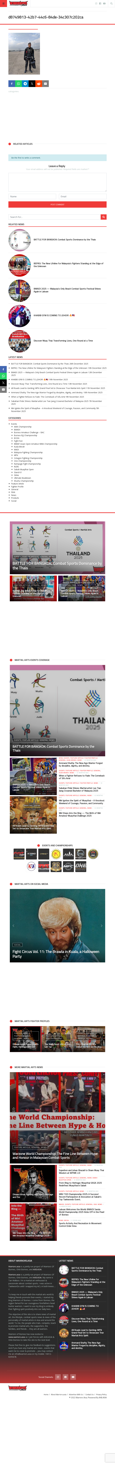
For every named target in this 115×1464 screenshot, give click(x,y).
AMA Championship (23, 492)
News (13, 560)
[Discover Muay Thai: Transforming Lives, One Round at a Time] (57, 196)
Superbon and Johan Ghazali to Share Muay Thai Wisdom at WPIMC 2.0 (81, 1237)
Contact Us (89, 1459)
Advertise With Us (76, 1459)
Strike (16, 540)
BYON (16, 503)
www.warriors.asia (16, 1402)
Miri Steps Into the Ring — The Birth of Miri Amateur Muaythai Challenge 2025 (80, 879)
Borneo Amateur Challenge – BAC (29, 497)
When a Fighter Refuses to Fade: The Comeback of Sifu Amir (38, 462)
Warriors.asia (14, 1331)
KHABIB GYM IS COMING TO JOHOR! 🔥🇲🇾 (54, 380)
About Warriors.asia (58, 1459)
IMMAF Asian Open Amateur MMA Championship (35, 509)
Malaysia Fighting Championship (28, 517)
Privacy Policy (101, 1459)
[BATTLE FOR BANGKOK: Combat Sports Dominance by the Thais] (24, 164)
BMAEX (17, 494)
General (14, 554)
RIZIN (16, 531)
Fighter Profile (17, 551)
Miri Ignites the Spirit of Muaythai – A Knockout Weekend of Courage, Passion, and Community (53, 473)
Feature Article (17, 549)
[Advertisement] (57, 115)
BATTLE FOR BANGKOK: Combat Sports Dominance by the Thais (65, 304)
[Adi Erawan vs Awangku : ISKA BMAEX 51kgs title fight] (89, 1104)
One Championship (22, 526)
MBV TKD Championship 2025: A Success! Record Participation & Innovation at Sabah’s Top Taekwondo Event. (80, 1262)
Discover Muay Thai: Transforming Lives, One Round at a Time (63, 405)
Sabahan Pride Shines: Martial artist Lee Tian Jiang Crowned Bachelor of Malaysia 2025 (49, 466)
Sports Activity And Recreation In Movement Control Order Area (80, 1290)
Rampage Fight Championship (27, 529)
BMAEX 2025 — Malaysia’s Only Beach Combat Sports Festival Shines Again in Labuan (67, 355)
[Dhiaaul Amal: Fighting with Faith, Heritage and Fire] (33, 1249)
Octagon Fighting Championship (28, 523)
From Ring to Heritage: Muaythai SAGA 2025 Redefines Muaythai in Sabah (80, 1249)
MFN (16, 520)
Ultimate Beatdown (22, 543)
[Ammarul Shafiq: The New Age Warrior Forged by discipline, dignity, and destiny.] (64, 1411)
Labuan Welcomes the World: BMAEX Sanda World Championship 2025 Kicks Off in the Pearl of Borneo (81, 1277)
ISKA (13, 557)
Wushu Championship (24, 546)
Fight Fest (18, 506)
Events (14, 489)
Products (15, 563)
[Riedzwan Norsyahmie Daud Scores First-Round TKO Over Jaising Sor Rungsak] (57, 991)
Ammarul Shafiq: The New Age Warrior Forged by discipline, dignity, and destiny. (47, 457)
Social (13, 566)
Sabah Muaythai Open (24, 534)
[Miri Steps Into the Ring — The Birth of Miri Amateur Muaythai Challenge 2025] (33, 1287)
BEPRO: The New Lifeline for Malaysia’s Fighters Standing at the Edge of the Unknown (69, 330)
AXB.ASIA (37, 1334)
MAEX (16, 514)
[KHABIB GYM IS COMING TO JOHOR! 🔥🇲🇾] (24, 196)
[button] (11, 180)
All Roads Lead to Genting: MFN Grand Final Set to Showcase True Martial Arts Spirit (48, 453)
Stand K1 (18, 537)
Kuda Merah (19, 512)
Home (46, 1459)
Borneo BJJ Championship (25, 500)
